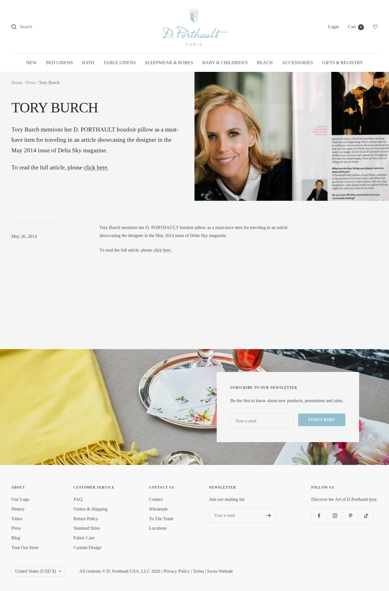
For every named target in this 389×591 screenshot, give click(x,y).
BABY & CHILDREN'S (225, 62)
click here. (96, 167)
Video (16, 518)
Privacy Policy (176, 571)
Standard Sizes (86, 528)
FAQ (78, 499)
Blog (15, 537)
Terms (198, 571)
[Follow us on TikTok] (366, 516)
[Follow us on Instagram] (335, 516)
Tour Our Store (25, 547)
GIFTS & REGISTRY (342, 62)
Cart (355, 26)
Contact (156, 499)
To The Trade (161, 518)
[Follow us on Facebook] (319, 516)
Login (333, 26)
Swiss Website (220, 571)
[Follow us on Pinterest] (350, 516)
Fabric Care (84, 537)
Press (30, 82)
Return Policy (85, 518)
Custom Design (87, 547)
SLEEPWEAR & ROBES (169, 62)
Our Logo (20, 499)
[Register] (268, 515)
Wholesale (158, 509)
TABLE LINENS (119, 62)
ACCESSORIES (297, 62)
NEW (31, 62)
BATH (88, 62)
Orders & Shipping (90, 509)
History (18, 509)
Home (16, 82)
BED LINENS (59, 62)
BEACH (265, 62)
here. (373, 499)
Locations (158, 528)
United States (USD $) (35, 571)
